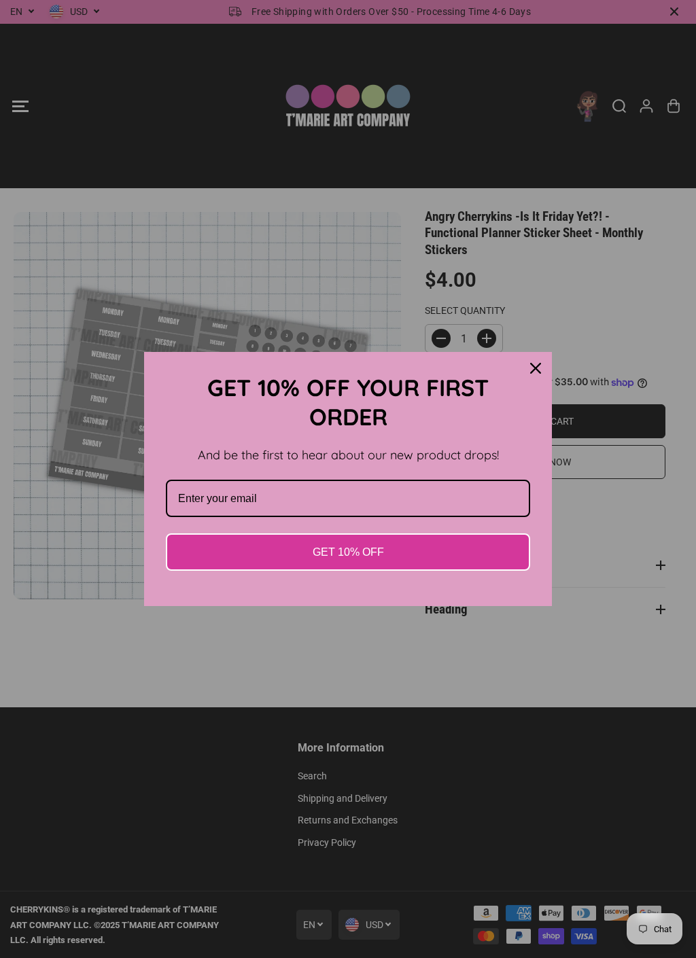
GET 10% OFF (348, 552)
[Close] (535, 368)
